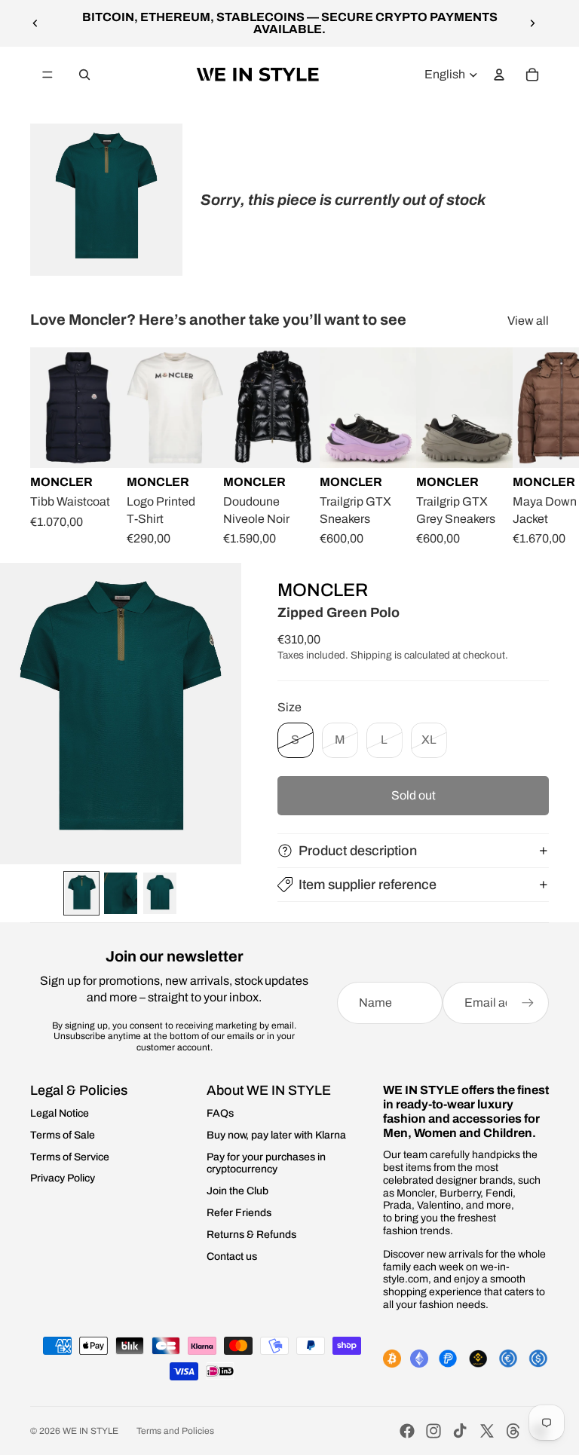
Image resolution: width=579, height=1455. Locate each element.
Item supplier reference (368, 884)
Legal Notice (59, 1113)
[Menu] (47, 74)
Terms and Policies (175, 1431)
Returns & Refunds (251, 1234)
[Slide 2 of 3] (120, 893)
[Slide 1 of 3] (81, 893)
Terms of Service (69, 1157)
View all (528, 320)
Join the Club (237, 1191)
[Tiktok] (460, 1431)
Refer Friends (239, 1212)
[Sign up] (527, 1003)
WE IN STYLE (90, 1431)
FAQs (220, 1113)
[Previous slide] (35, 23)
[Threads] (513, 1431)
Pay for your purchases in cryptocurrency (266, 1163)
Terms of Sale (62, 1135)
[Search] (84, 74)
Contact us (232, 1256)
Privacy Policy (62, 1178)
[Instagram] (433, 1431)
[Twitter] (487, 1431)
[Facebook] (407, 1431)
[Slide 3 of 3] (159, 893)
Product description (358, 850)
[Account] (499, 74)
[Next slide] (532, 23)
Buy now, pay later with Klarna (276, 1135)
